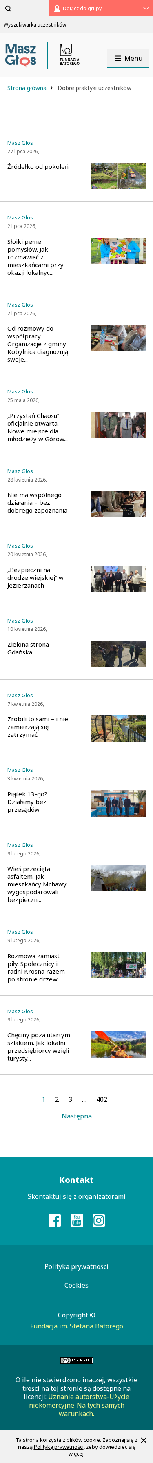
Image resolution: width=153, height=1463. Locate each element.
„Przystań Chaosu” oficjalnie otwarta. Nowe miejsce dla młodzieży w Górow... (37, 427)
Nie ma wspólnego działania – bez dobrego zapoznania (37, 502)
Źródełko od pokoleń (38, 166)
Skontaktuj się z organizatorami (77, 1196)
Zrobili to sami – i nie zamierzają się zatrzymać (37, 726)
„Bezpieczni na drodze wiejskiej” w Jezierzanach (35, 577)
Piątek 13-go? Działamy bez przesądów (27, 801)
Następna (77, 1116)
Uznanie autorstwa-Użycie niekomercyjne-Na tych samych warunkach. (79, 1405)
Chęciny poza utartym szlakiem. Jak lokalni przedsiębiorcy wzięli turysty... (38, 1046)
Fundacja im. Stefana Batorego (76, 1326)
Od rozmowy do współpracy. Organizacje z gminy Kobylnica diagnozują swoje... (37, 344)
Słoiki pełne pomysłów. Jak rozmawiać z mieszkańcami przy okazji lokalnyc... (35, 257)
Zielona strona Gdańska (28, 648)
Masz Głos (20, 142)
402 (101, 1099)
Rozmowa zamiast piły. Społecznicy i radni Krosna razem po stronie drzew (36, 967)
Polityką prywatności (59, 1446)
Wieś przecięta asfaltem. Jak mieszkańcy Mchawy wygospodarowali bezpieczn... (37, 884)
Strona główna (27, 88)
